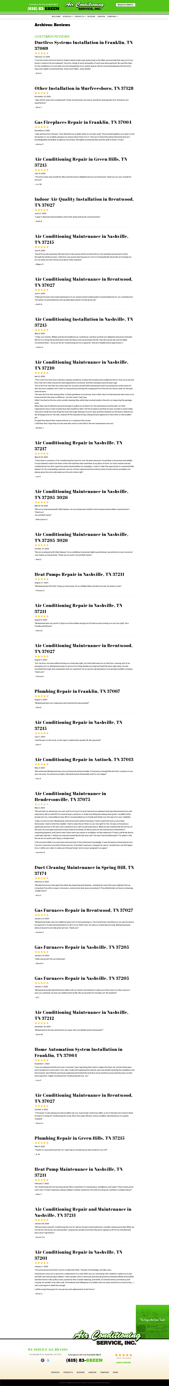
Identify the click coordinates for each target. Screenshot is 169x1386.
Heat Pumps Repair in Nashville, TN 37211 (79, 574)
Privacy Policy (86, 1383)
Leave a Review (123, 1363)
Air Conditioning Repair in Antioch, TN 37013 (84, 759)
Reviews (91, 16)
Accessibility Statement (101, 1383)
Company (111, 16)
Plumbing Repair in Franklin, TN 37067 (77, 691)
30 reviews (126, 1358)
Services (67, 16)
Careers (101, 16)
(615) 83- (43, 8)
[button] (72, 16)
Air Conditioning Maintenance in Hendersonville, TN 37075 (70, 796)
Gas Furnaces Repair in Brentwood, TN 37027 (84, 910)
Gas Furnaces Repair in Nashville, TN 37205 (82, 947)
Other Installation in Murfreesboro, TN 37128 (84, 88)
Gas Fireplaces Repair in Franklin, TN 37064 (83, 122)
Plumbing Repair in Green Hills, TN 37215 (80, 1138)
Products (79, 16)
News (115, 1372)
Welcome (56, 16)
